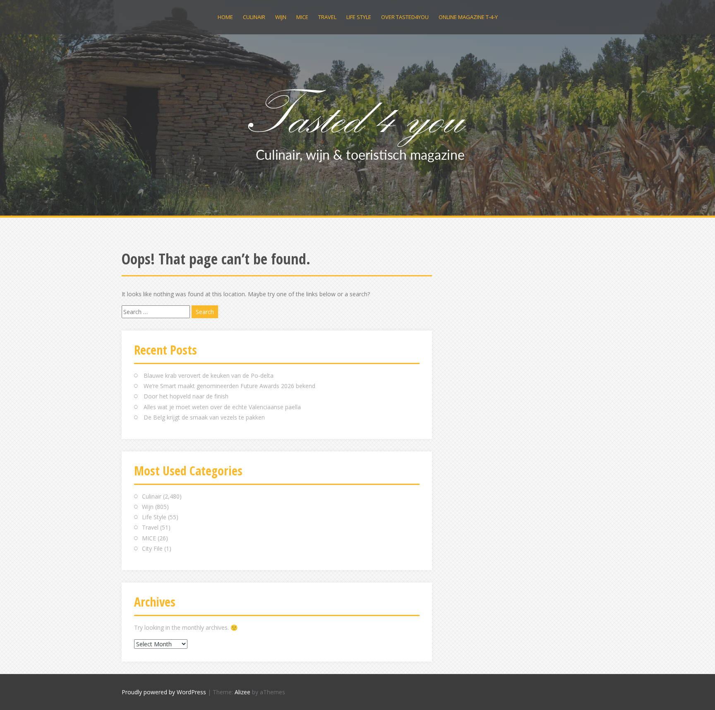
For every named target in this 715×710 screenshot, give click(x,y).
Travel (327, 17)
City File (152, 548)
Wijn (280, 17)
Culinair (254, 17)
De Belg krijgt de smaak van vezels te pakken (204, 417)
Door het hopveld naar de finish (186, 396)
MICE (302, 17)
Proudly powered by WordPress (164, 692)
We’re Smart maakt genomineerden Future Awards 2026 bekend (229, 386)
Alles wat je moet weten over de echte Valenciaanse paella (222, 407)
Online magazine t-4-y (468, 17)
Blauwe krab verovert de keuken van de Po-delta (209, 375)
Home (225, 17)
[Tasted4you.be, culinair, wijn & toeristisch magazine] (357, 123)
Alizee (242, 692)
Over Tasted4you (405, 17)
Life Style (358, 17)
